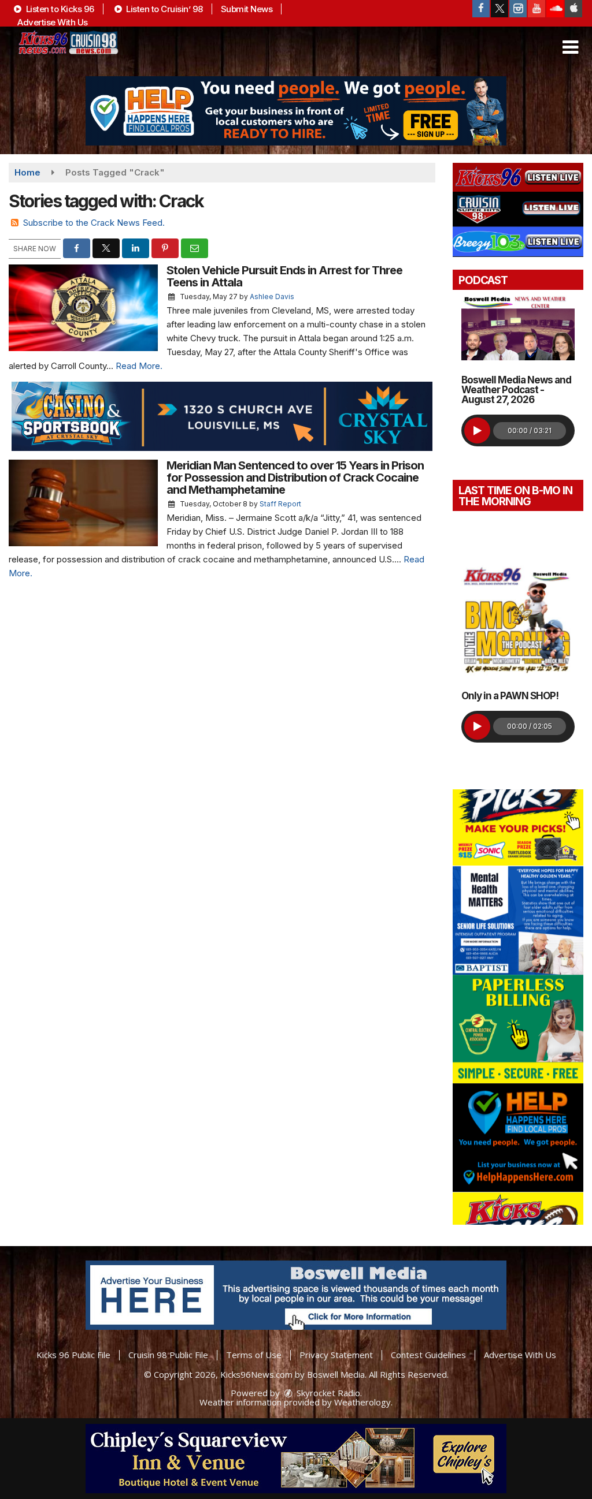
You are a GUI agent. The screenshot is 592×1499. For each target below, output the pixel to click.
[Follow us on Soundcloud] (555, 8)
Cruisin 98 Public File (168, 1354)
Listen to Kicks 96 (59, 8)
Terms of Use (254, 1354)
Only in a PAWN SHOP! (509, 696)
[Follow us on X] (499, 8)
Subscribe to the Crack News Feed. (94, 222)
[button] (570, 47)
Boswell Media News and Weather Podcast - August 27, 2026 (516, 389)
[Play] (477, 430)
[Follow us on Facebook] (481, 8)
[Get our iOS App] (573, 8)
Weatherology (362, 1402)
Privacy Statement (336, 1354)
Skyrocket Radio (327, 1393)
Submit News (247, 8)
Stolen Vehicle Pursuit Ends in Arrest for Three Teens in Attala (284, 276)
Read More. (139, 365)
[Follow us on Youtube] (536, 8)
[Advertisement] (296, 111)
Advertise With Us (52, 22)
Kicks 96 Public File (73, 1354)
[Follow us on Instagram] (518, 8)
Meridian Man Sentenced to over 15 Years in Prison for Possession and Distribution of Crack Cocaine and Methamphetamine (295, 477)
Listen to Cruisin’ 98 (163, 8)
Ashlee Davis (272, 296)
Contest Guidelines (428, 1354)
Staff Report (280, 503)
